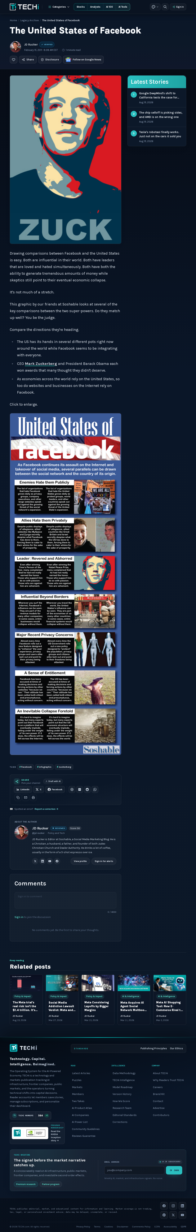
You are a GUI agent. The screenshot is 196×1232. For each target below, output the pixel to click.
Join (176, 1170)
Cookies (108, 1226)
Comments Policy (141, 1226)
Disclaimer (122, 1226)
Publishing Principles (153, 1048)
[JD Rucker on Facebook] (57, 861)
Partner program (51, 1184)
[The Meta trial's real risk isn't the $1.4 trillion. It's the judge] (26, 983)
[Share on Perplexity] (79, 789)
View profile (80, 861)
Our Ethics (176, 1048)
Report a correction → (46, 809)
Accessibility (170, 1226)
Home (13, 20)
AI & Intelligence (130, 996)
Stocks (81, 6)
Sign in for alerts (104, 861)
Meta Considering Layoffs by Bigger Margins (96, 1006)
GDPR (183, 1226)
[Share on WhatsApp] (94, 789)
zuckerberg (64, 766)
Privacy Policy (83, 1226)
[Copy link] (18, 797)
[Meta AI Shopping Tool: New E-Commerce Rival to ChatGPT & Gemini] (170, 983)
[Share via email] (25, 797)
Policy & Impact (23, 996)
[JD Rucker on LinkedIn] (42, 861)
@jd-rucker (38, 833)
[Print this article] (33, 797)
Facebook (25, 766)
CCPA (157, 1226)
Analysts (95, 6)
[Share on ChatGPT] (72, 789)
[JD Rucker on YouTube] (50, 861)
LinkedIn (24, 789)
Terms (97, 1226)
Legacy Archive (29, 20)
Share (30, 59)
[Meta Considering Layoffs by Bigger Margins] (98, 983)
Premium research (26, 1184)
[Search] (165, 6)
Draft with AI (54, 781)
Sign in (180, 6)
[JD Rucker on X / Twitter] (35, 861)
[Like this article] (13, 59)
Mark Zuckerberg (41, 363)
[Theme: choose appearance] (155, 6)
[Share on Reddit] (87, 789)
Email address (111, 1162)
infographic (44, 766)
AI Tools (122, 6)
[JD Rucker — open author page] (15, 47)
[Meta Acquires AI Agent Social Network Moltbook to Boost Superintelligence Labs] (134, 983)
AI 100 (109, 6)
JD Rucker (31, 44)
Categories (59, 6)
